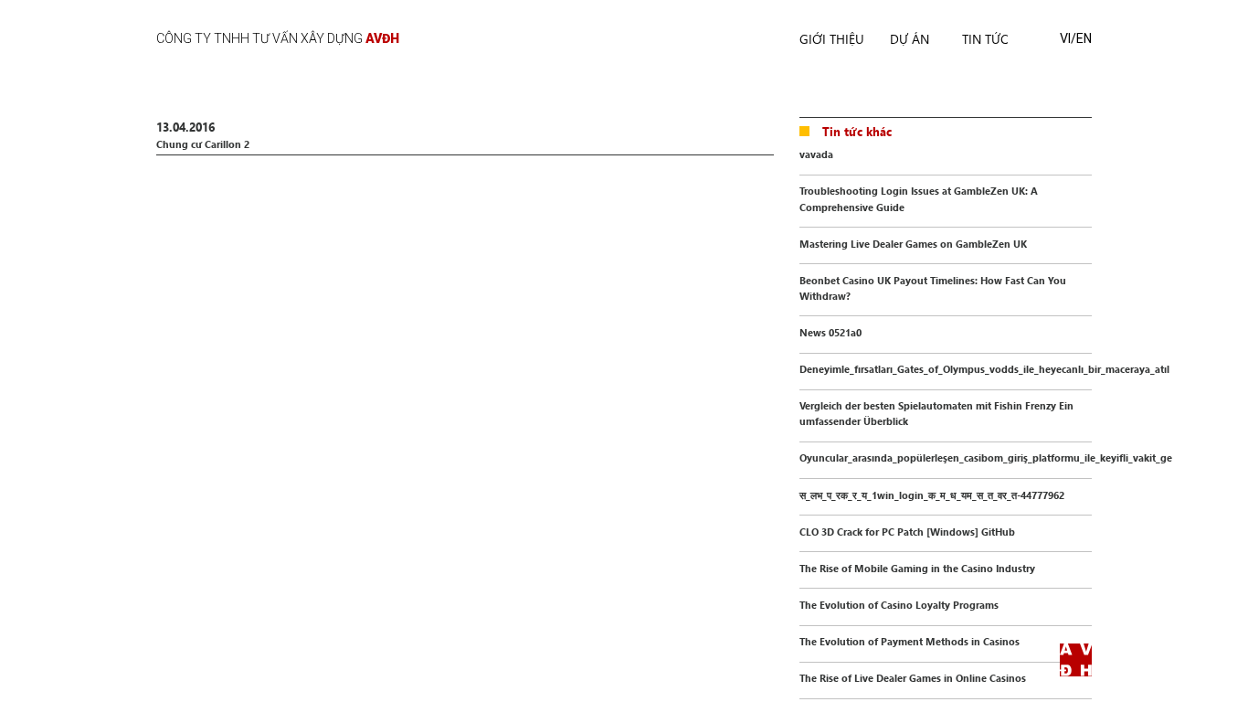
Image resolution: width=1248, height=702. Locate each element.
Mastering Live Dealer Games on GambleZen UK (913, 243)
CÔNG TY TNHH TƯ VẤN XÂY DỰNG (277, 38)
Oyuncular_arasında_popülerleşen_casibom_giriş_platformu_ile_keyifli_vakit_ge (985, 457)
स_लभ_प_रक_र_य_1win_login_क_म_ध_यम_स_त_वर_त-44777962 (931, 495)
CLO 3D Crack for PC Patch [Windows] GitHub (907, 531)
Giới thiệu (831, 39)
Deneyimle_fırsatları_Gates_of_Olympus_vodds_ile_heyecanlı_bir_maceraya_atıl (984, 369)
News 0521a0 (830, 332)
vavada (816, 154)
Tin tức (985, 39)
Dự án (909, 39)
